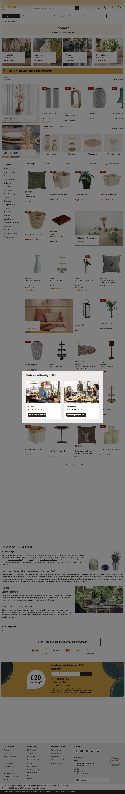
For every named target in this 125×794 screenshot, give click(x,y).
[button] (43, 400)
